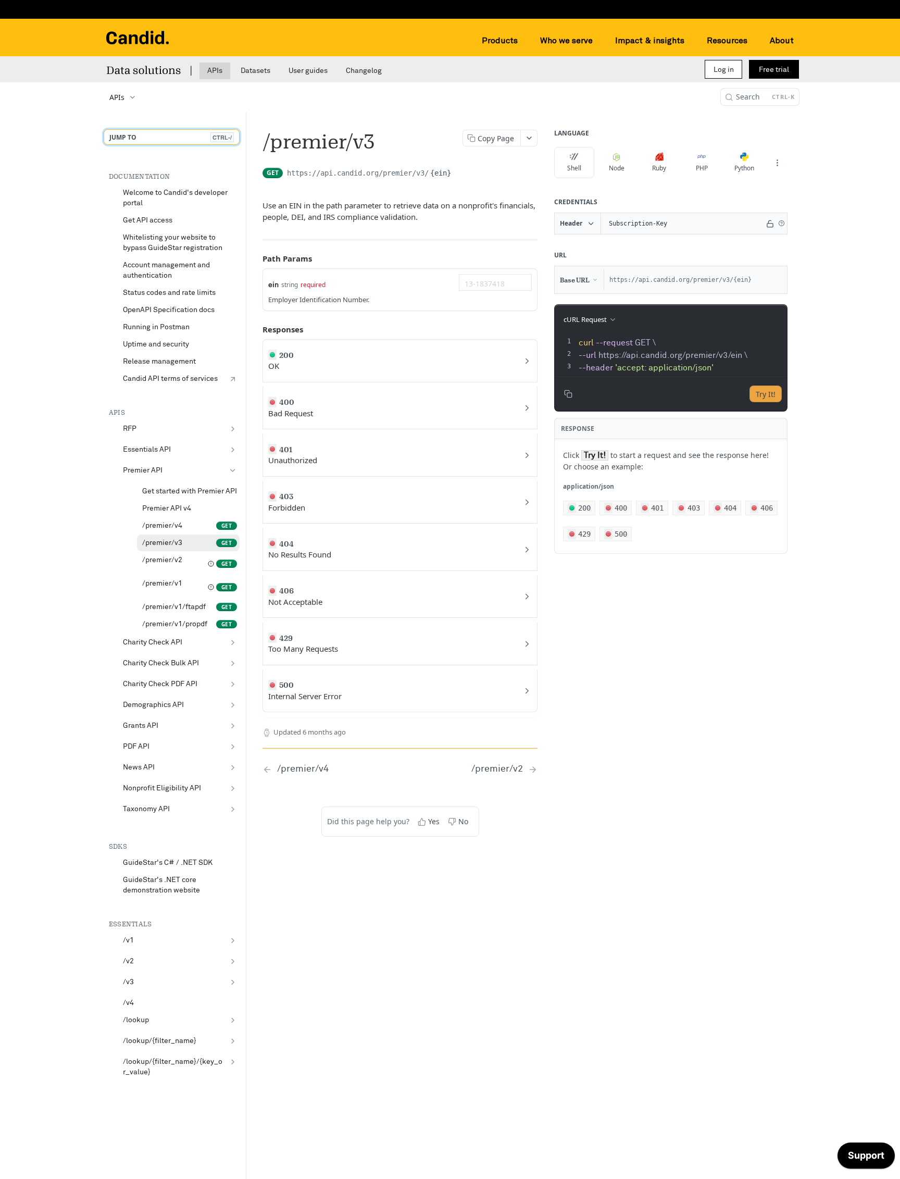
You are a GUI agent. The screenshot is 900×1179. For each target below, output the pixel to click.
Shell (574, 168)
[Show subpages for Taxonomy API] (233, 809)
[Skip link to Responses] (255, 329)
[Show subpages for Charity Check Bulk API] (233, 663)
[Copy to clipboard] (463, 177)
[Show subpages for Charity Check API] (233, 642)
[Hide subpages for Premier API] (233, 470)
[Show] (770, 223)
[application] (866, 1158)
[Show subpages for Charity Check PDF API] (233, 684)
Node (616, 168)
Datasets (255, 71)
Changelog (364, 71)
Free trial (774, 69)
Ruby (659, 168)
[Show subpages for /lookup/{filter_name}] (233, 1041)
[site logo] (137, 37)
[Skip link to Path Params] (255, 258)
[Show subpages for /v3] (233, 982)
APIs (214, 71)
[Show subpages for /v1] (233, 940)
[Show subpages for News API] (233, 767)
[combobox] (495, 282)
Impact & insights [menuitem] (649, 40)
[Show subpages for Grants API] (233, 726)
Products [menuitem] (500, 40)
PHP (702, 168)
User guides (308, 71)
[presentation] (682, 355)
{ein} (440, 173)
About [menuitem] (782, 40)
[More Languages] (777, 162)
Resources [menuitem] (727, 40)
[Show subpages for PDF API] (233, 746)
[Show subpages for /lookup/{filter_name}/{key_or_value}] (233, 1062)
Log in (724, 69)
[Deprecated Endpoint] (211, 564)
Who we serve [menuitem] (566, 40)
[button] (781, 223)
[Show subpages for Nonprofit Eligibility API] (233, 788)
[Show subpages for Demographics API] (233, 705)
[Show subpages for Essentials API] (233, 449)
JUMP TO (170, 137)
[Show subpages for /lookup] (233, 1020)
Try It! (766, 394)
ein (273, 285)
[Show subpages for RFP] (233, 429)
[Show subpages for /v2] (233, 961)
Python (744, 168)
